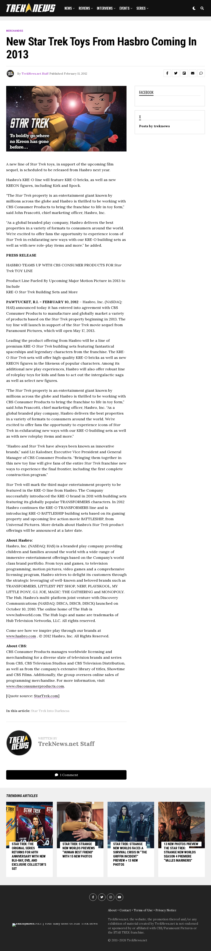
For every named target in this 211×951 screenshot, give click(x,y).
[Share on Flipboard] (184, 73)
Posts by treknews (154, 126)
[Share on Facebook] (167, 73)
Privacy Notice (166, 910)
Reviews (84, 8)
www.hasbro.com (21, 636)
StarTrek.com (46, 695)
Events (125, 8)
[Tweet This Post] (175, 73)
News (68, 8)
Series (141, 8)
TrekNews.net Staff (35, 73)
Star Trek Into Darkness (50, 710)
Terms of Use (143, 910)
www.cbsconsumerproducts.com (35, 686)
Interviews (105, 8)
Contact (125, 910)
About (112, 910)
